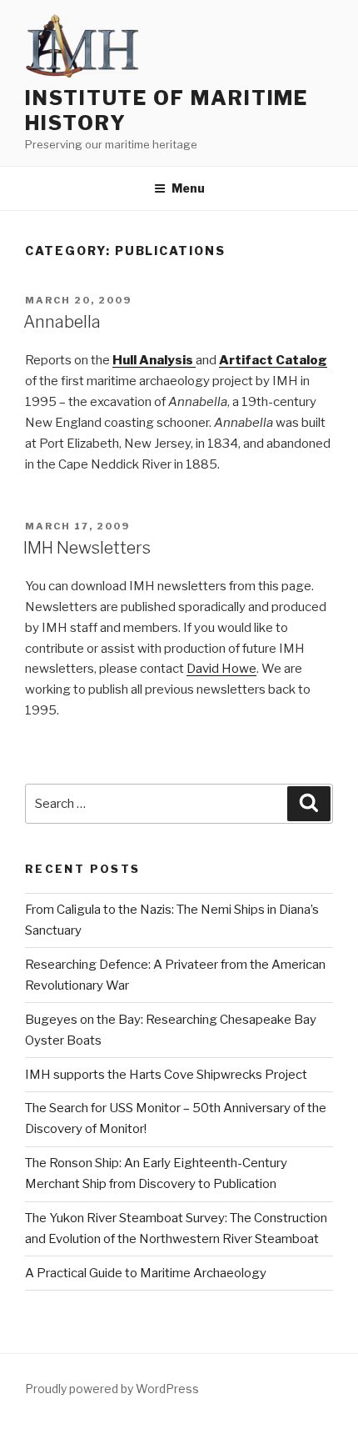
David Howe (221, 668)
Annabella (62, 322)
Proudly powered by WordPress (112, 1388)
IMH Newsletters (87, 548)
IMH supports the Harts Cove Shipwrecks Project (166, 1074)
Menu (188, 188)
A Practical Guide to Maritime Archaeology (145, 1273)
